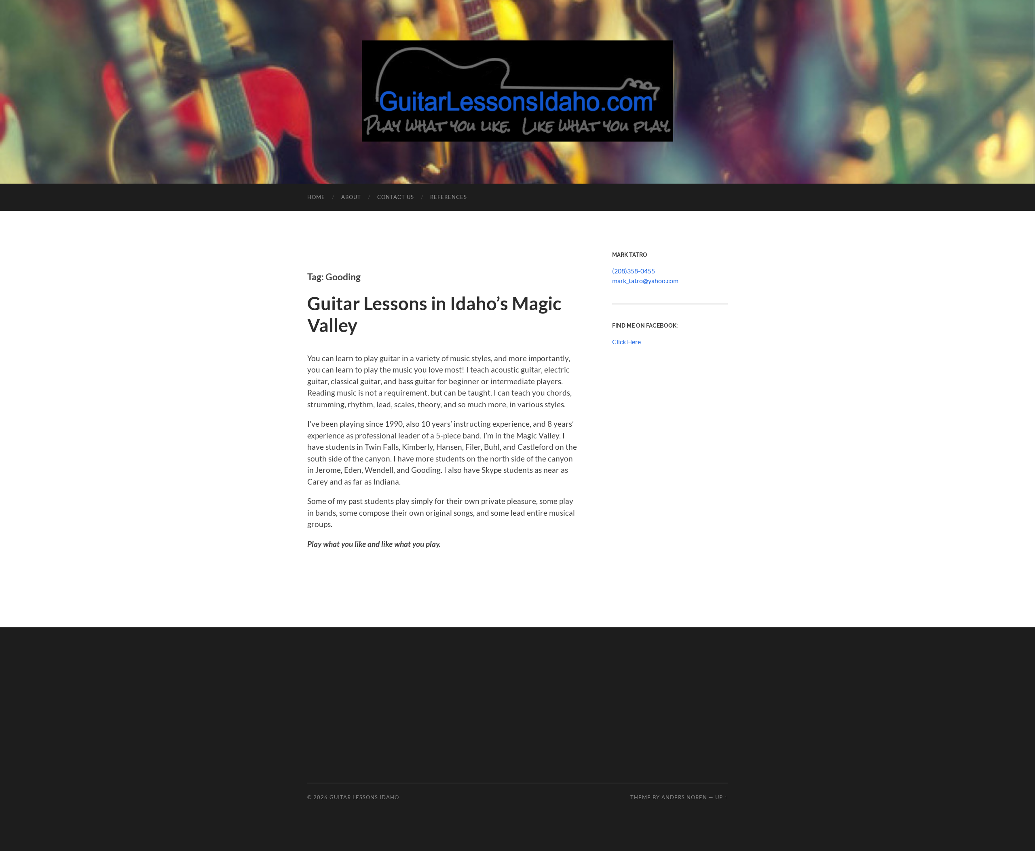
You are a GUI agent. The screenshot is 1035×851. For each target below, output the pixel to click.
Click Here (626, 341)
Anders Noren (684, 797)
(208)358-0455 (633, 271)
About (351, 197)
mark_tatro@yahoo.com (645, 280)
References (448, 197)
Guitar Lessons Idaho (364, 797)
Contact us (395, 197)
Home (316, 197)
